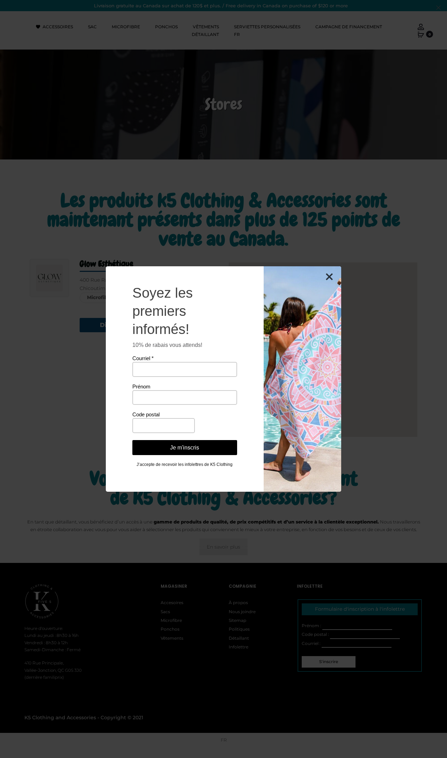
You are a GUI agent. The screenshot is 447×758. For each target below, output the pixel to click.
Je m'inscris (184, 448)
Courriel (143, 358)
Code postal (146, 414)
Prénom (141, 386)
